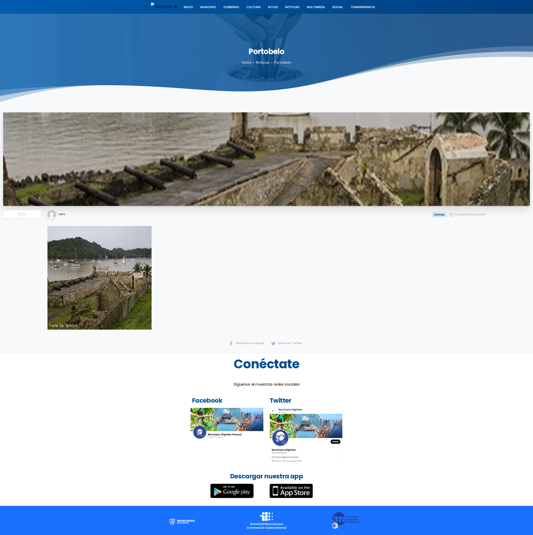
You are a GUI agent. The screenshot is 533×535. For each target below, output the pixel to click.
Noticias (263, 62)
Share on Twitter (290, 343)
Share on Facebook (250, 343)
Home (247, 62)
